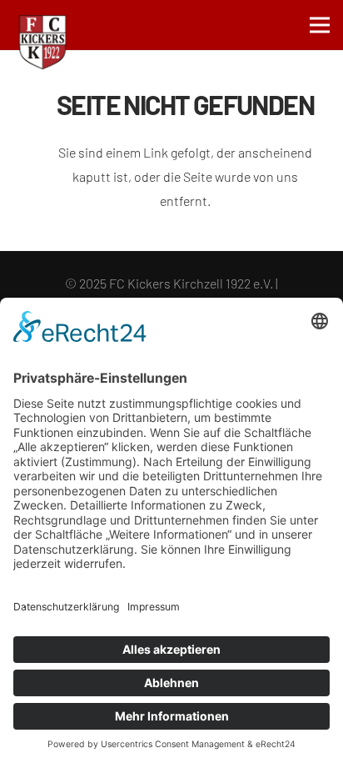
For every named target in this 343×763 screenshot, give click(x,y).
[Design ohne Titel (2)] (42, 42)
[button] (320, 25)
